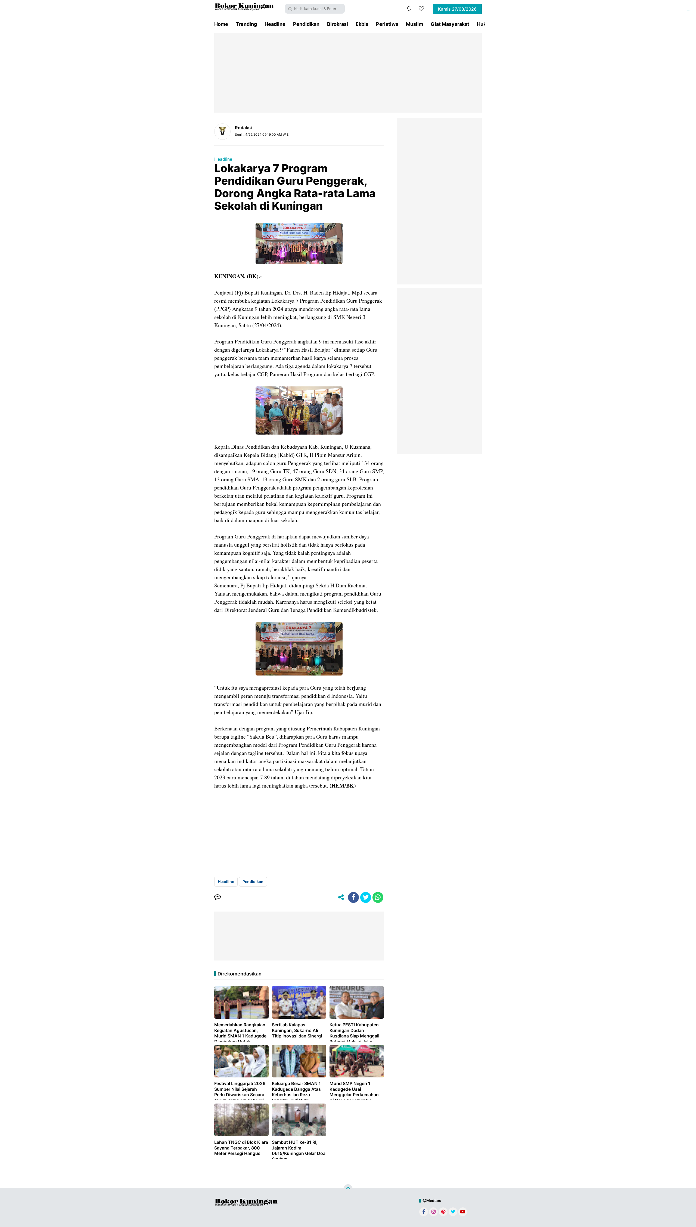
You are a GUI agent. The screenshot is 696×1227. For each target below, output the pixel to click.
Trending (246, 24)
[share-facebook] (353, 897)
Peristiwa (387, 24)
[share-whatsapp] (377, 897)
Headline (275, 24)
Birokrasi (337, 24)
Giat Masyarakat (450, 24)
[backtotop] (348, 1189)
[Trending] (421, 8)
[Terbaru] (408, 8)
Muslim (414, 24)
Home (221, 24)
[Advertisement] (348, 73)
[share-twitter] (365, 897)
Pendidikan (306, 24)
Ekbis (362, 24)
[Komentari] (217, 897)
